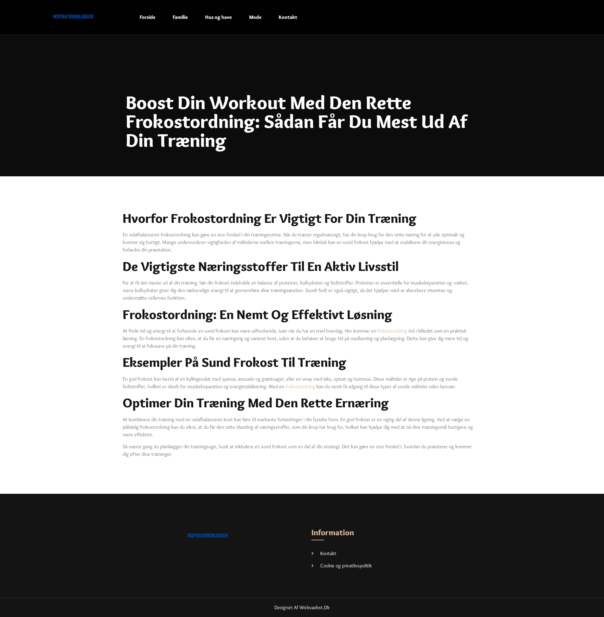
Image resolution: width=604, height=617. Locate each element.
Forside (147, 17)
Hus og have (218, 17)
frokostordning (392, 331)
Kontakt (288, 17)
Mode (255, 17)
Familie (180, 17)
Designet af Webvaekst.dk (302, 607)
